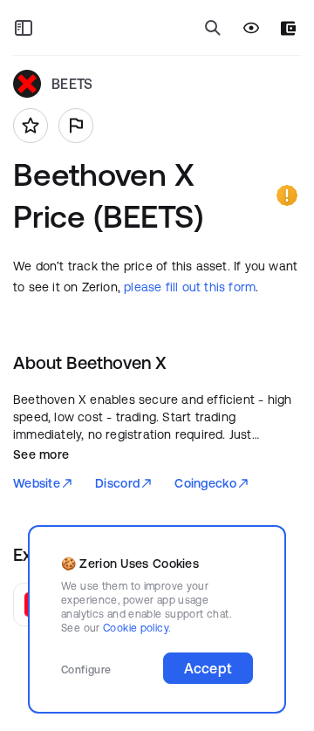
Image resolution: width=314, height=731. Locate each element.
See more (41, 454)
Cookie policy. (136, 627)
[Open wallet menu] (288, 28)
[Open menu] (23, 27)
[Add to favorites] (30, 125)
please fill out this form (190, 287)
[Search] (212, 27)
